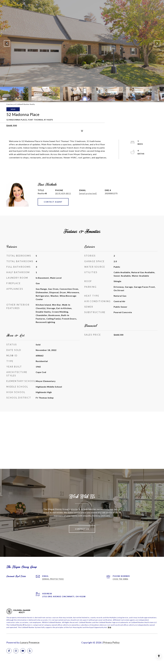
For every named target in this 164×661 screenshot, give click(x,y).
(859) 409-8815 (63, 193)
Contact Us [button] (82, 529)
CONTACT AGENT (53, 202)
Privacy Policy (111, 642)
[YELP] (29, 650)
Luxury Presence (29, 642)
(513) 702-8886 (120, 579)
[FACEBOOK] (9, 650)
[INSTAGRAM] (15, 650)
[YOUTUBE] (22, 650)
